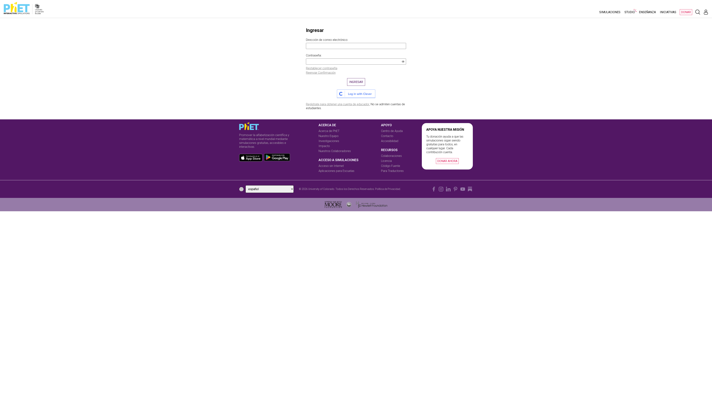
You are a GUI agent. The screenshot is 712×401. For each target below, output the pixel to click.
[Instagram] (441, 189)
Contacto (387, 136)
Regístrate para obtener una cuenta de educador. (338, 104)
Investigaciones (329, 141)
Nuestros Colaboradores (335, 151)
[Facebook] (434, 189)
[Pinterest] (455, 189)
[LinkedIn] (448, 189)
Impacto (324, 146)
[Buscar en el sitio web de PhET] (697, 12)
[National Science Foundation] (349, 204)
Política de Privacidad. (388, 189)
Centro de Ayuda (392, 131)
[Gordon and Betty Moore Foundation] (333, 204)
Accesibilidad (389, 141)
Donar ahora (447, 161)
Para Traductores (392, 171)
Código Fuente (390, 166)
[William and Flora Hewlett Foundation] (371, 204)
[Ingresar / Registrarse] (705, 12)
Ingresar (356, 82)
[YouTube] (463, 189)
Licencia (386, 161)
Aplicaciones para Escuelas (336, 171)
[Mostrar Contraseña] (404, 62)
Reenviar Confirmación (321, 72)
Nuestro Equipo (329, 136)
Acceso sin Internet (331, 166)
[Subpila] (470, 189)
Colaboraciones (391, 156)
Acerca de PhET (329, 131)
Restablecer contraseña (321, 68)
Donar (686, 12)
